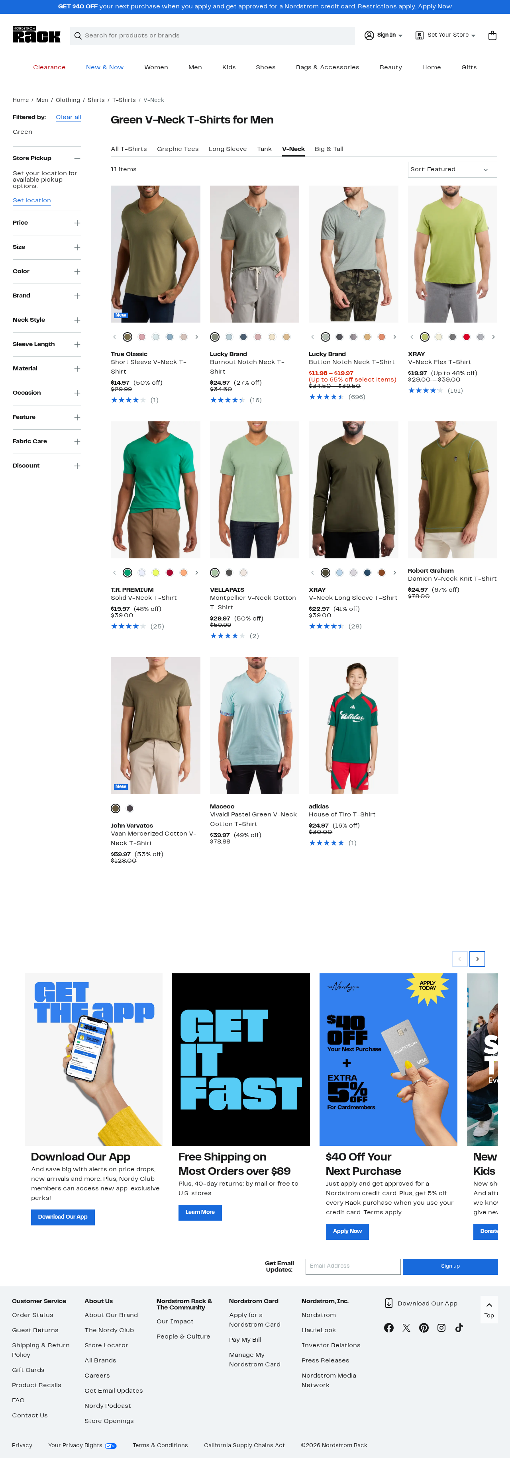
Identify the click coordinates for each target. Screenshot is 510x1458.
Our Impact (175, 1322)
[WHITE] (142, 573)
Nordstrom (319, 1315)
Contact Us (30, 1416)
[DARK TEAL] (367, 573)
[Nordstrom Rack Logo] (37, 34)
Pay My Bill (245, 1340)
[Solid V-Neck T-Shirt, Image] (155, 489)
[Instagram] (441, 1329)
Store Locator (106, 1345)
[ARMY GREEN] (325, 573)
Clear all (68, 117)
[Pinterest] (424, 1329)
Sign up (450, 1266)
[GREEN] (127, 573)
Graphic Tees (178, 149)
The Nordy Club (109, 1330)
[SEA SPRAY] (215, 337)
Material (25, 368)
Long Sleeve (228, 149)
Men (195, 67)
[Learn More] (241, 1059)
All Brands (100, 1361)
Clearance (49, 67)
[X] (406, 1329)
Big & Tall (329, 149)
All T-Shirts (129, 149)
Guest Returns (35, 1330)
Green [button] (22, 132)
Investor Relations (331, 1345)
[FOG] (272, 337)
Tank (264, 149)
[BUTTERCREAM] (438, 337)
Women (156, 67)
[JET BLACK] (339, 337)
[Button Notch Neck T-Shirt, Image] (353, 254)
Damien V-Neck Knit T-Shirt (452, 579)
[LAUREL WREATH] (325, 337)
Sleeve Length (34, 344)
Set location (32, 201)
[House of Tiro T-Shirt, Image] (353, 725)
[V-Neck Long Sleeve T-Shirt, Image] (353, 489)
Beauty (391, 67)
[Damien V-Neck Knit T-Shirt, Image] (452, 489)
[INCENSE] (286, 337)
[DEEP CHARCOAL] (130, 808)
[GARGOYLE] (353, 337)
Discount (26, 465)
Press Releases (325, 1361)
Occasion (27, 392)
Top (489, 1316)
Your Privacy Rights (75, 1445)
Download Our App (63, 1217)
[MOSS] (425, 337)
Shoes (266, 67)
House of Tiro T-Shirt (342, 815)
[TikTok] (459, 1329)
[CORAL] (183, 573)
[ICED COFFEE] (367, 337)
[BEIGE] (243, 573)
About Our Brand (111, 1315)
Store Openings (109, 1421)
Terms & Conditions (160, 1445)
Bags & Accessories (327, 67)
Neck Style (29, 320)
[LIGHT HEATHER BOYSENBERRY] (142, 337)
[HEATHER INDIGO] (170, 337)
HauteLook (319, 1330)
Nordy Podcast (107, 1406)
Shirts (96, 100)
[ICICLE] (156, 337)
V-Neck (293, 149)
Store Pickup (32, 158)
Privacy (22, 1445)
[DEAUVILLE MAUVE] (258, 337)
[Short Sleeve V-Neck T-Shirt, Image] (155, 254)
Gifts (469, 67)
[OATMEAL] (480, 337)
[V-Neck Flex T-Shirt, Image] (452, 254)
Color (21, 271)
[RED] (466, 337)
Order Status (32, 1315)
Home (431, 67)
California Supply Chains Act (244, 1445)
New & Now (105, 67)
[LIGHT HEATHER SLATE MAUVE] (183, 337)
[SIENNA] (382, 573)
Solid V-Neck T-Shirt (144, 598)
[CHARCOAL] (452, 337)
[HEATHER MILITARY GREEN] (127, 337)
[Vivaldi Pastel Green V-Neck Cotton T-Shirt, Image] (254, 725)
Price (20, 222)
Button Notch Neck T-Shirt (352, 362)
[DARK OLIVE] (115, 808)
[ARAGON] (382, 337)
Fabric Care (30, 441)
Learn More (200, 1212)
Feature (24, 417)
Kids (229, 67)
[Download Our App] (94, 1059)
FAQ (18, 1400)
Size (19, 247)
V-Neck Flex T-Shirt (439, 362)
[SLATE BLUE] (339, 573)
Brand (21, 295)
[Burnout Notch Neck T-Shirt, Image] (254, 254)
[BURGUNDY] (170, 573)
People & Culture (183, 1337)
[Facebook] (389, 1329)
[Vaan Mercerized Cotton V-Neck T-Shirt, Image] (155, 725)
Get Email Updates (113, 1391)
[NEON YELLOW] (156, 573)
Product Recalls (36, 1385)
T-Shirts (124, 100)
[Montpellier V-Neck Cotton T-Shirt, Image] (254, 489)
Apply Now (435, 7)
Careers (97, 1376)
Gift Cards (28, 1370)
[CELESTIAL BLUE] (229, 337)
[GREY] (229, 573)
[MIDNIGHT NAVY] (243, 337)
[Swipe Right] (477, 959)
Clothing (68, 100)
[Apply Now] (388, 1059)
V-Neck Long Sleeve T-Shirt (353, 598)
